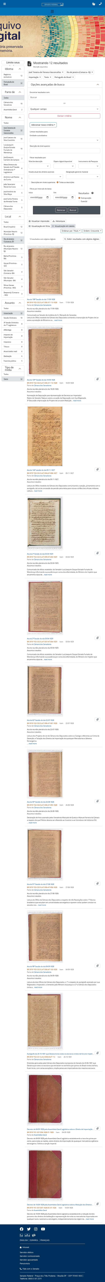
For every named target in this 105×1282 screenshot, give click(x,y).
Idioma (9, 69)
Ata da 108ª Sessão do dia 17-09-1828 (41, 299)
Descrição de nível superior (40, 146)
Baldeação (13, 357)
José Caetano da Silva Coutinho (13, 138)
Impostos (13, 342)
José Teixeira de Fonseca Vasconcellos (13, 130)
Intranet (25, 1247)
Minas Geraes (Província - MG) (13, 286)
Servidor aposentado (29, 1260)
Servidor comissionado (30, 1256)
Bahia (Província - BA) (13, 257)
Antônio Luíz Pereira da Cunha (13, 178)
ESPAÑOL (34, 1240)
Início (31, 192)
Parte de (10, 92)
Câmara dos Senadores (13, 103)
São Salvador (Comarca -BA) (13, 271)
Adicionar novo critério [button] (42, 124)
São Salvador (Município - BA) (13, 279)
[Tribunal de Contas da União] (33, 1235)
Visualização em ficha (40, 226)
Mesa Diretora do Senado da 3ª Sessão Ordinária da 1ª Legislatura (13, 168)
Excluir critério (64, 115)
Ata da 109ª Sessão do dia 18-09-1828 (41, 380)
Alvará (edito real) (13, 352)
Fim (55, 192)
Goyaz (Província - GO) (13, 264)
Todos (6, 97)
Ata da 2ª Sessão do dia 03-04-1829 (40, 554)
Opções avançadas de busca (47, 84)
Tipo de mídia (9, 369)
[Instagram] (35, 1229)
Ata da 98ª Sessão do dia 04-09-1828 (40, 966)
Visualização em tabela (64, 226)
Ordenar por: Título (70, 231)
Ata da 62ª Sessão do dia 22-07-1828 (40, 720)
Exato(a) (84, 201)
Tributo (13, 347)
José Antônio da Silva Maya (13, 192)
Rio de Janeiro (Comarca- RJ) (13, 240)
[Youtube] (42, 1229)
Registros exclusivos (13, 75)
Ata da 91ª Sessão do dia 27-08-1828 (40, 884)
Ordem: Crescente (92, 231)
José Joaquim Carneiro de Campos (13, 158)
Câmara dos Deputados (13, 207)
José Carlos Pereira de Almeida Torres (13, 200)
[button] (93, 4)
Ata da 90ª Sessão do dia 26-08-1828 (40, 802)
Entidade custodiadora (38, 135)
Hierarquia (60, 221)
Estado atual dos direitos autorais (41, 172)
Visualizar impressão (40, 221)
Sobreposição (86, 198)
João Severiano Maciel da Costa (13, 185)
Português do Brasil (13, 83)
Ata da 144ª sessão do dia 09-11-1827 (41, 470)
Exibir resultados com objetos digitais (83, 239)
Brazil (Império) (13, 227)
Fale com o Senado (30, 1269)
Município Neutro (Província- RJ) (13, 232)
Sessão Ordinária (13, 318)
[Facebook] (22, 1229)
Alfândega (13, 330)
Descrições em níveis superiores (43, 182)
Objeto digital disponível (63, 161)
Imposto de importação (13, 335)
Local (8, 216)
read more (58, 320)
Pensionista (25, 1263)
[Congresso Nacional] (27, 1235)
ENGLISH (24, 1240)
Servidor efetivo (26, 1252)
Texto (13, 379)
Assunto (10, 303)
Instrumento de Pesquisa (88, 161)
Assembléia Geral (13, 110)
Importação (13, 314)
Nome (8, 117)
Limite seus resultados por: (13, 62)
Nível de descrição (35, 161)
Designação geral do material (77, 172)
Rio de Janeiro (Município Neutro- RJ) (13, 248)
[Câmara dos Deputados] (22, 1235)
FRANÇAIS (44, 1240)
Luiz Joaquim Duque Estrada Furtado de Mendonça (13, 149)
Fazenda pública (13, 361)
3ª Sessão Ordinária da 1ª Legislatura (13, 323)
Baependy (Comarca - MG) (13, 293)
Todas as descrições (66, 182)
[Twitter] (28, 1229)
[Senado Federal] (52, 4)
